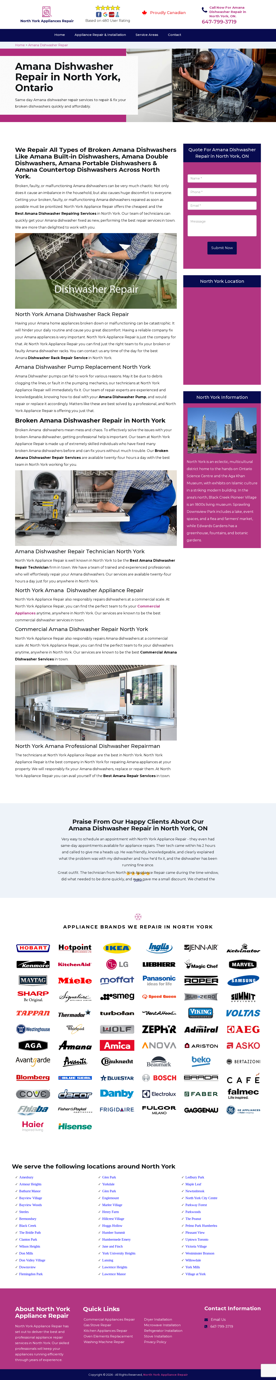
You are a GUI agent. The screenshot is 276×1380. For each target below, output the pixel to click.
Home (59, 35)
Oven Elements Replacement (108, 1336)
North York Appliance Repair (165, 1374)
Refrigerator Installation (163, 1331)
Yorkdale (108, 1184)
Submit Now (222, 248)
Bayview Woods (30, 1205)
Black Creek (27, 1225)
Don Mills (26, 1253)
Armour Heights (30, 1184)
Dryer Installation (158, 1319)
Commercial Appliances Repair (109, 1319)
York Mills (192, 1267)
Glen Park (109, 1177)
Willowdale (193, 1260)
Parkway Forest (196, 1205)
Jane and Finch (112, 1246)
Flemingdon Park (31, 1274)
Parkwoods (193, 1212)
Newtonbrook (194, 1191)
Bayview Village (30, 1198)
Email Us (218, 1320)
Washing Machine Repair (104, 1342)
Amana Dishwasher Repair (48, 45)
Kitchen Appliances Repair (105, 1331)
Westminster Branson (199, 1253)
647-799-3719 (219, 22)
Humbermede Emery (116, 1239)
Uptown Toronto (196, 1239)
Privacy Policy (155, 1342)
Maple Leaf (193, 1184)
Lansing (107, 1260)
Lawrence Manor (114, 1274)
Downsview (27, 1267)
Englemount (110, 1198)
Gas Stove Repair (97, 1325)
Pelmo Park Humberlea (201, 1225)
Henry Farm (110, 1212)
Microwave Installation (162, 1325)
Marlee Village (112, 1205)
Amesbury (26, 1177)
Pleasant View (195, 1232)
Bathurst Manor (30, 1191)
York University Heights (118, 1253)
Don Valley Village (32, 1260)
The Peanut (193, 1219)
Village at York (195, 1274)
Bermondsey (27, 1219)
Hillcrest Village (113, 1219)
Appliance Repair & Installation (100, 35)
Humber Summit (113, 1232)
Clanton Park (28, 1239)
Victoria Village (196, 1246)
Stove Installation (158, 1336)
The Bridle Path (30, 1232)
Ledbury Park (194, 1177)
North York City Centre (201, 1198)
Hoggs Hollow (112, 1225)
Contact (174, 35)
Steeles (24, 1212)
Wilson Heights (29, 1246)
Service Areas (147, 35)
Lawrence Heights (114, 1267)
